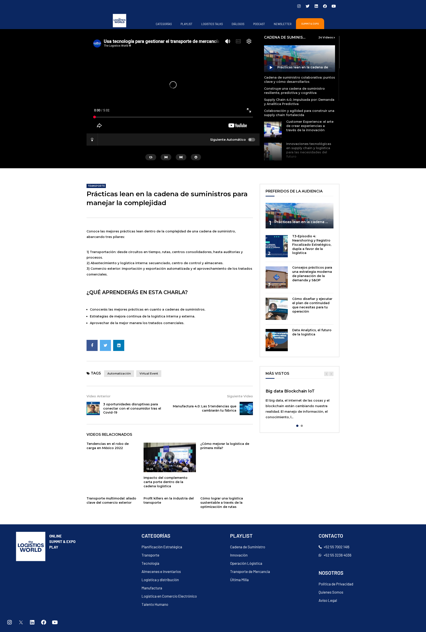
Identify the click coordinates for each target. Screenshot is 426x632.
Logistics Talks (212, 24)
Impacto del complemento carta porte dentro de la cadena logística (165, 482)
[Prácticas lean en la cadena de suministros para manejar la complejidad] (299, 215)
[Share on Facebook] (92, 345)
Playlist (186, 24)
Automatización (119, 373)
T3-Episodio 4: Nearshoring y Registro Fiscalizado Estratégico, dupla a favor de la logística (311, 244)
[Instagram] (299, 6)
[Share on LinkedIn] (118, 345)
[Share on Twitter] (105, 345)
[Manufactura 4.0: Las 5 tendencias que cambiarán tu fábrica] (246, 408)
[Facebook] (325, 6)
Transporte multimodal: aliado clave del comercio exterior (111, 500)
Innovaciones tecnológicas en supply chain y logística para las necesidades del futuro (308, 150)
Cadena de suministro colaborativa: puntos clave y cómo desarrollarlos (299, 79)
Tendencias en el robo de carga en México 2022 (108, 446)
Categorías (164, 24)
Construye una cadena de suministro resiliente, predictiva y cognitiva (294, 91)
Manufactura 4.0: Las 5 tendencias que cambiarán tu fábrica (204, 408)
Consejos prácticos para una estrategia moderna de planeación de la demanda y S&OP (312, 273)
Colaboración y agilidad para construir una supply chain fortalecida (299, 113)
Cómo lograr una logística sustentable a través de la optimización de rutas (221, 502)
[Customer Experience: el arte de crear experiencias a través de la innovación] (273, 129)
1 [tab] (297, 426)
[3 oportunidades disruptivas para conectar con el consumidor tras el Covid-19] (93, 408)
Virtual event (149, 373)
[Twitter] (307, 6)
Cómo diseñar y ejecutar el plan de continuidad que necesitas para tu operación (312, 305)
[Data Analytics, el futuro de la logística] (277, 340)
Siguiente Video (240, 396)
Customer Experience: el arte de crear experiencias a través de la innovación (309, 126)
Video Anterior (98, 396)
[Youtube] (333, 6)
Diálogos (238, 24)
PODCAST (259, 24)
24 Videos (325, 37)
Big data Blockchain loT (290, 391)
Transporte (96, 185)
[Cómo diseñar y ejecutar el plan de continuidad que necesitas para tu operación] (277, 309)
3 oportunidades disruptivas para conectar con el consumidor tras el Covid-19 (132, 408)
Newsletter (283, 24)
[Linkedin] (316, 6)
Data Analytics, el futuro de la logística (311, 332)
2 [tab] (302, 426)
